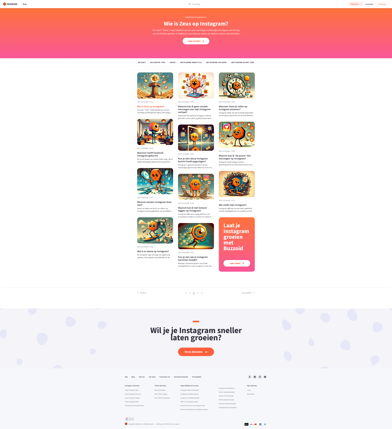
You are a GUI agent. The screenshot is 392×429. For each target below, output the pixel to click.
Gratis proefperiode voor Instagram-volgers (194, 409)
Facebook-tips (157, 62)
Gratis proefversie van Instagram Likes (192, 406)
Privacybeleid (196, 377)
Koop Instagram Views (132, 402)
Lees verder (194, 41)
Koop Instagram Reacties (133, 394)
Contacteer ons (164, 377)
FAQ (126, 377)
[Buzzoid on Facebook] (255, 377)
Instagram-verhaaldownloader (189, 398)
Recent (142, 62)
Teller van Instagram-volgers (189, 402)
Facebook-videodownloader (227, 404)
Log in (249, 390)
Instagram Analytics (191, 62)
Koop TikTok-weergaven (162, 398)
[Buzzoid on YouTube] (265, 377)
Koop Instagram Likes (132, 390)
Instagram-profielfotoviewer (189, 394)
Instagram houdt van (242, 62)
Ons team (152, 377)
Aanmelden (369, 4)
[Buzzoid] (11, 4)
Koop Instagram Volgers (132, 398)
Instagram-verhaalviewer (226, 388)
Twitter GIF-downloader (226, 396)
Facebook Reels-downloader (228, 407)
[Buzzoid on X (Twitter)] (250, 377)
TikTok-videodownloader (226, 400)
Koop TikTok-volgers (160, 394)
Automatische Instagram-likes (134, 406)
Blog (25, 4)
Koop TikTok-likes (160, 390)
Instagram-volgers (216, 62)
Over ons (142, 377)
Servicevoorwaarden (181, 377)
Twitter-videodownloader (227, 392)
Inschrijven (382, 4)
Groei (173, 62)
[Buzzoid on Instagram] (260, 377)
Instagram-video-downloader (189, 390)
